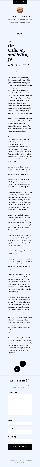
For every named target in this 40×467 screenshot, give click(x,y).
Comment (12, 393)
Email (11, 429)
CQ (20, 64)
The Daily (25, 64)
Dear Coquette (20, 16)
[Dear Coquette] (20, 10)
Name (11, 420)
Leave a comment (14, 65)
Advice (10, 41)
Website (12, 437)
